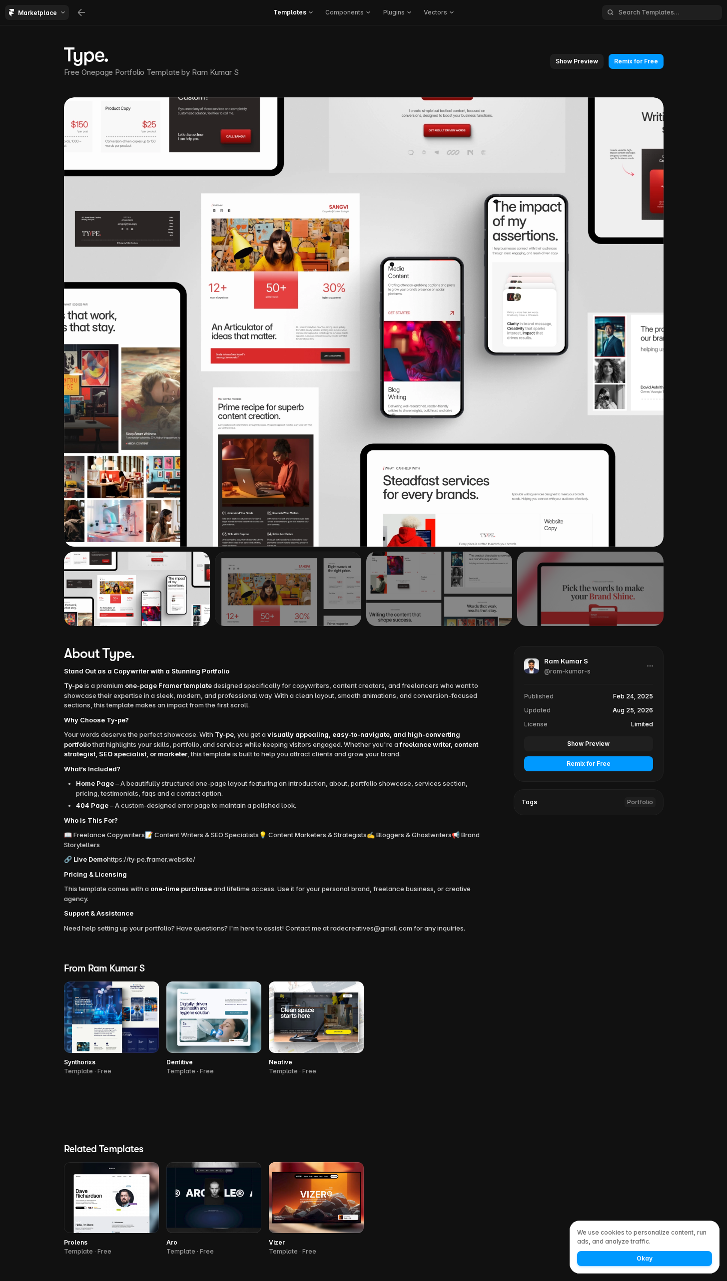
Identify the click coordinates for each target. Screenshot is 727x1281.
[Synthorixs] (111, 1028)
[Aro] (213, 1209)
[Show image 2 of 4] (288, 589)
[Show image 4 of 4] (590, 589)
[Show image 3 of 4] (439, 589)
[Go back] (81, 12)
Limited (642, 723)
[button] (293, 12)
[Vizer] (316, 1209)
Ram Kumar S (215, 72)
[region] (364, 322)
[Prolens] (111, 1209)
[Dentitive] (213, 1028)
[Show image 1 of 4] (137, 589)
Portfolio (640, 801)
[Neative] (316, 1028)
